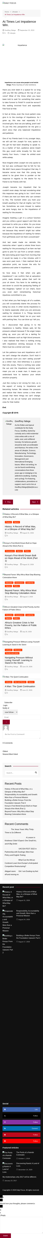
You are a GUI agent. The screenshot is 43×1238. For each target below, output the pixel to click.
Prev (9, 502)
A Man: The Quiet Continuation (20, 686)
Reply (3, 1215)
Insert (5, 1236)
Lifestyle (12, 33)
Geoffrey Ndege (10, 30)
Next (34, 502)
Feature (8, 522)
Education (9, 582)
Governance (10, 551)
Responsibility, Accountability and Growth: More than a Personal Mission (27, 913)
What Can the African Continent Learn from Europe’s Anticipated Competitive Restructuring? (21, 863)
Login (5, 705)
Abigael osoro (10, 871)
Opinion (16, 522)
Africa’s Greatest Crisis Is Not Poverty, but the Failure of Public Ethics (21, 625)
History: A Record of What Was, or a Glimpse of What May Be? (26, 894)
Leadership (29, 582)
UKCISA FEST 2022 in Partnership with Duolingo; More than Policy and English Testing (21, 852)
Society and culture (12, 653)
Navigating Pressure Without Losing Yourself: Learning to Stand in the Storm (19, 660)
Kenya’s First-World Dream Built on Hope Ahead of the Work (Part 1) (21, 558)
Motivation (18, 650)
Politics (27, 551)
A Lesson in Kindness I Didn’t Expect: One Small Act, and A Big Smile (20, 841)
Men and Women (20, 682)
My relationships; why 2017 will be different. (19, 1177)
